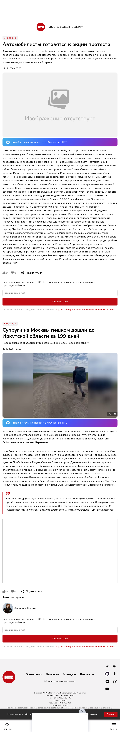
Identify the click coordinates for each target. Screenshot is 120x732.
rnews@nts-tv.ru (60, 700)
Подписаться (60, 301)
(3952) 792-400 (64, 703)
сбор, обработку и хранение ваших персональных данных (85, 309)
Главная (7, 729)
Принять (111, 714)
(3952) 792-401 (53, 695)
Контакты (87, 674)
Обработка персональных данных (59, 681)
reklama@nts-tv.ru (60, 705)
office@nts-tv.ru (67, 695)
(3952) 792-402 (64, 698)
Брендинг (69, 674)
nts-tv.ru (56, 708)
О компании (34, 674)
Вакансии (52, 674)
